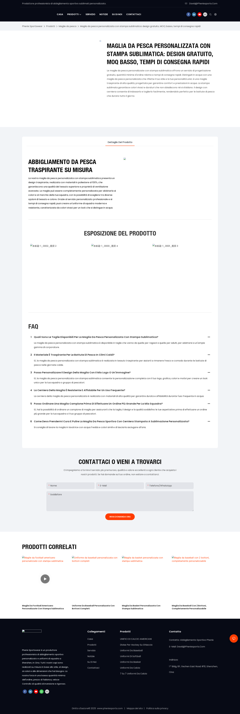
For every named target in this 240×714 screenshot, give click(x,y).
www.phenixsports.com (110, 708)
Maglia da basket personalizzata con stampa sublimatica (141, 607)
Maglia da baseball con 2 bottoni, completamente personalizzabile (189, 607)
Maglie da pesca (67, 26)
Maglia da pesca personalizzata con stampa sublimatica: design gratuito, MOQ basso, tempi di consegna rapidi (140, 26)
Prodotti (50, 26)
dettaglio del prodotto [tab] (120, 142)
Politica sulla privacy (157, 708)
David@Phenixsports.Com (203, 3)
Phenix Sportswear (32, 26)
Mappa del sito (135, 708)
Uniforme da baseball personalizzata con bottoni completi (93, 607)
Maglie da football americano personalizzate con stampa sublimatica (43, 607)
